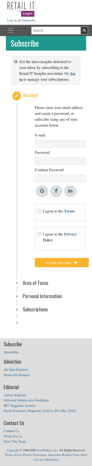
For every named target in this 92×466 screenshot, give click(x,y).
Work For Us (13, 436)
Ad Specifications (16, 369)
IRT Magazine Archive (20, 405)
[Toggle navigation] (11, 30)
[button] (16, 96)
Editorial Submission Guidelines (26, 400)
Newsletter (11, 352)
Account (30, 95)
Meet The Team (15, 441)
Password (42, 152)
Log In (12, 20)
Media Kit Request (17, 375)
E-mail (40, 134)
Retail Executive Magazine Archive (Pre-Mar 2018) (40, 410)
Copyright (13, 450)
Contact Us (11, 430)
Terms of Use (13, 455)
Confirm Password (49, 169)
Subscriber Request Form (63, 455)
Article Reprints (15, 395)
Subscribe (28, 20)
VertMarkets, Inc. (47, 450)
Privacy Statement (34, 455)
